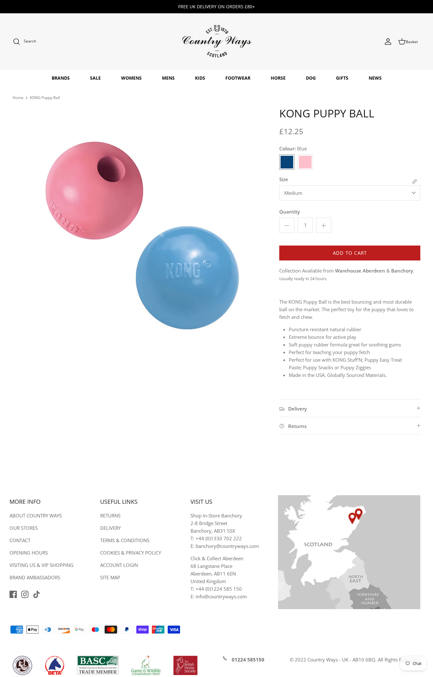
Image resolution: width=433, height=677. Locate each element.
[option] (139, 233)
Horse (278, 78)
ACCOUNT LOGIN (119, 565)
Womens (131, 78)
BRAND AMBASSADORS (35, 577)
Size (283, 179)
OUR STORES (24, 528)
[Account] (388, 41)
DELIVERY (110, 528)
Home (18, 97)
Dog (311, 78)
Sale (95, 78)
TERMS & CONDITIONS (124, 540)
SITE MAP (110, 577)
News (375, 78)
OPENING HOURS (29, 552)
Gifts (342, 78)
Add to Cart (350, 253)
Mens (168, 78)
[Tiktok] (36, 594)
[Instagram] (25, 594)
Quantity (289, 211)
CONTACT (20, 540)
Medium (293, 193)
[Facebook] (13, 594)
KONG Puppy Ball (45, 97)
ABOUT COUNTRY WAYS (36, 515)
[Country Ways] (216, 42)
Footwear (237, 78)
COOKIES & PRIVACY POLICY (130, 552)
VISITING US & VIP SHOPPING (42, 565)
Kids (200, 78)
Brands (61, 78)
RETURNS (110, 515)
